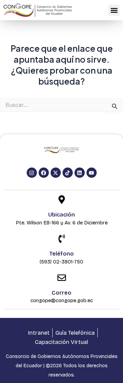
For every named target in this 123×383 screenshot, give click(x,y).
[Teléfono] (61, 239)
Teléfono (61, 253)
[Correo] (61, 278)
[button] (114, 10)
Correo (61, 292)
